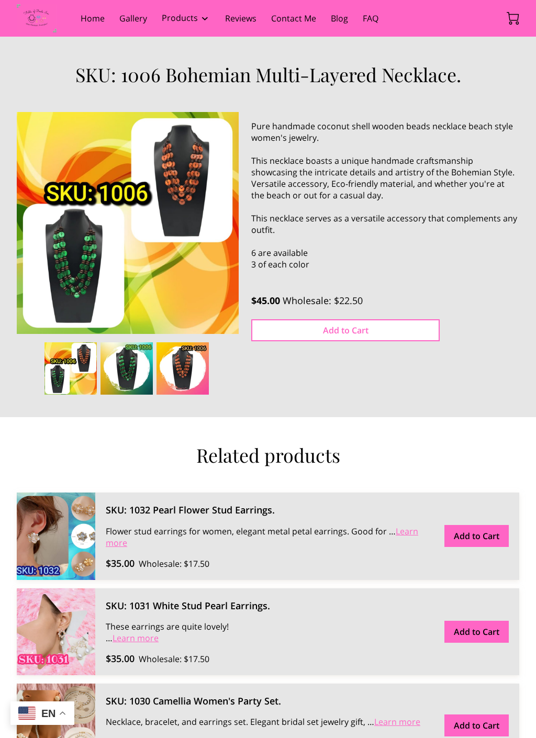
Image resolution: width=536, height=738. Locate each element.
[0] (513, 18)
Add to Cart (345, 330)
